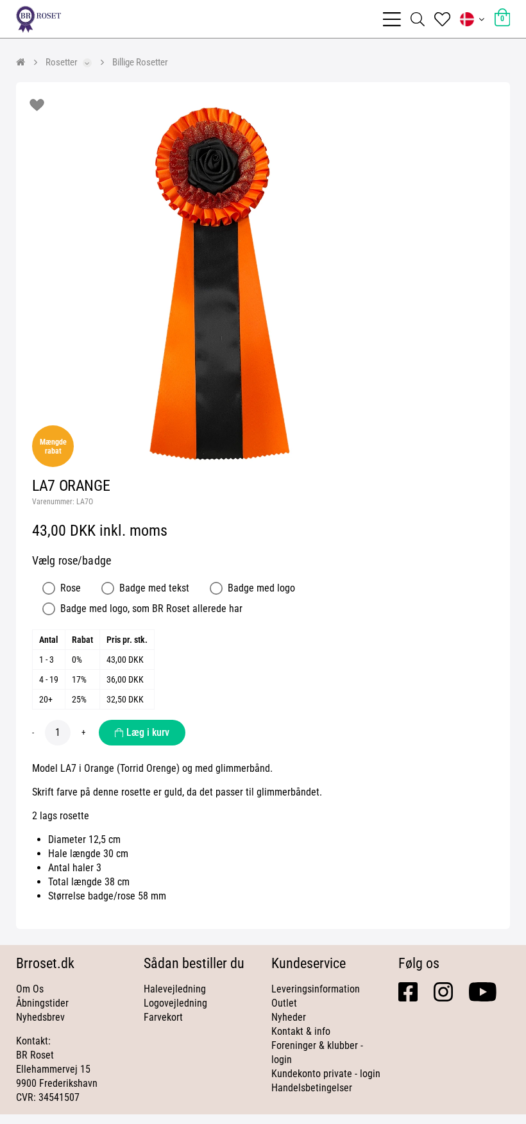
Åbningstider (42, 1003)
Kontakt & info (300, 1031)
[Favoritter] (442, 19)
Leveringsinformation (315, 989)
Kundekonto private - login (325, 1074)
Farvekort (163, 1017)
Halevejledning (175, 989)
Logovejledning (175, 1003)
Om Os (30, 989)
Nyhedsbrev (40, 1017)
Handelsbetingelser (311, 1088)
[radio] (48, 588)
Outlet (284, 1003)
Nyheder (288, 1017)
